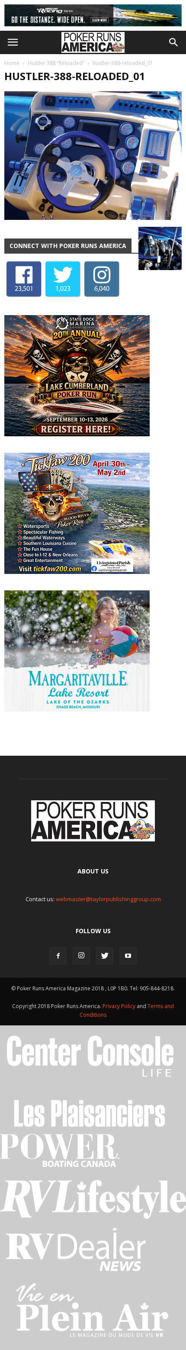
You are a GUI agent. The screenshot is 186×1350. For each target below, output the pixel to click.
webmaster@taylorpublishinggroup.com (108, 899)
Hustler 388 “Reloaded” (56, 63)
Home (11, 63)
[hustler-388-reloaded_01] (93, 217)
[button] (174, 42)
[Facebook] (58, 956)
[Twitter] (104, 956)
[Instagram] (81, 956)
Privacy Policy (120, 1006)
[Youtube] (128, 956)
